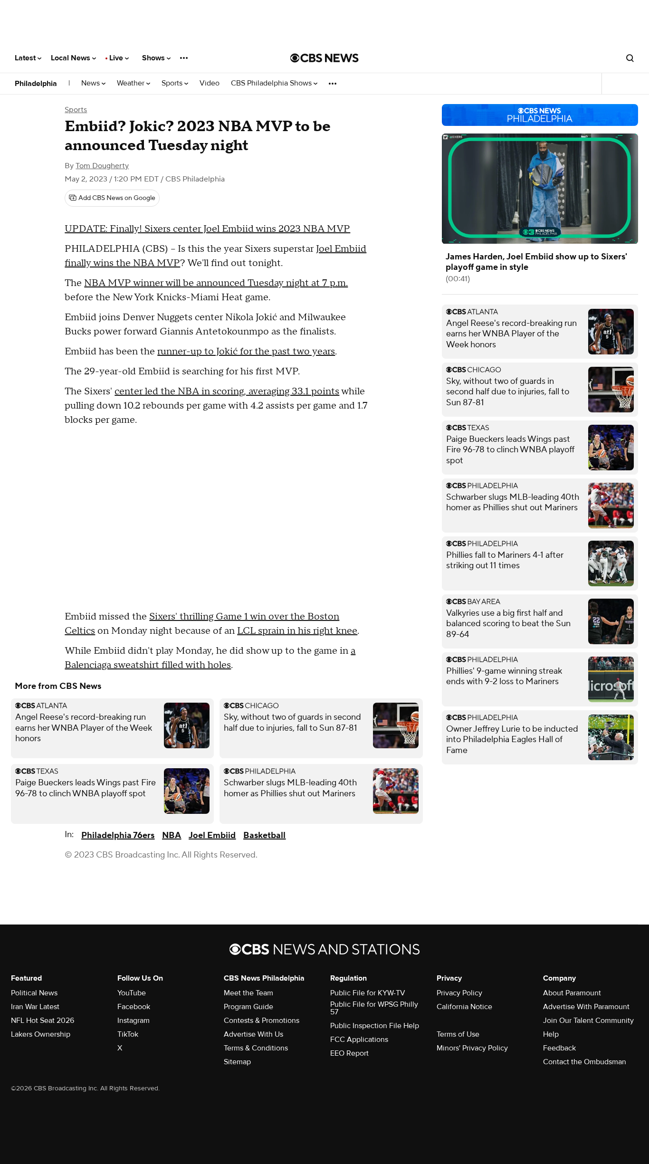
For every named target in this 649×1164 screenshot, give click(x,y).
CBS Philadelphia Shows (272, 83)
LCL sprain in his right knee (297, 631)
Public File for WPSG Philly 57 (374, 1008)
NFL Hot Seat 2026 (42, 1020)
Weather (131, 83)
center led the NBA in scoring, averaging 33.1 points (227, 391)
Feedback (559, 1048)
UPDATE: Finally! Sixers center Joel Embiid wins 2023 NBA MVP (207, 229)
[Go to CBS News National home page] (324, 58)
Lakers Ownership (40, 1034)
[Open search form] (630, 58)
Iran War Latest (35, 1007)
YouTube (131, 993)
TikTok (127, 1034)
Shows (154, 58)
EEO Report (349, 1053)
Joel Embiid (212, 835)
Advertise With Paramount (586, 1007)
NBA (171, 835)
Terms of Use (458, 1034)
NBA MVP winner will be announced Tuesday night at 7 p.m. (216, 283)
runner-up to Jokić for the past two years (246, 351)
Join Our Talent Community (588, 1020)
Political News (34, 993)
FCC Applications (359, 1039)
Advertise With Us (253, 1034)
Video (210, 83)
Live (117, 58)
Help (551, 1034)
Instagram (133, 1020)
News (91, 83)
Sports (173, 83)
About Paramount (572, 993)
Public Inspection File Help (374, 1026)
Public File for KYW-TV (367, 993)
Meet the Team (248, 993)
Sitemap (237, 1062)
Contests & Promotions (261, 1020)
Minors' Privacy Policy (472, 1048)
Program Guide (248, 1007)
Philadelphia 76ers (117, 835)
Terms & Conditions (256, 1048)
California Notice (464, 1007)
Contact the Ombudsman (584, 1062)
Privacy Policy (459, 993)
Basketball (264, 835)
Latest (26, 58)
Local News (71, 58)
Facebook (133, 1007)
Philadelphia (36, 83)
